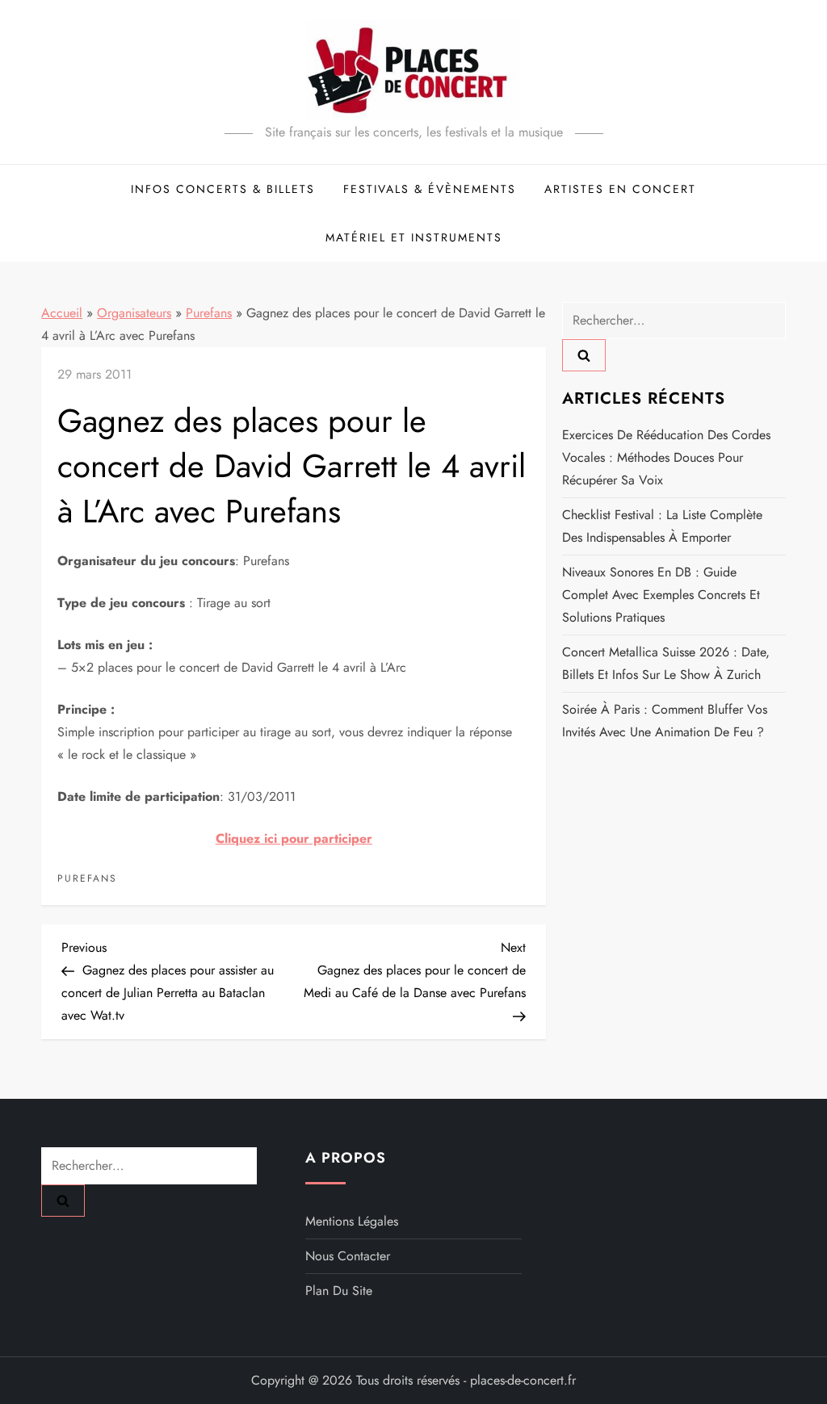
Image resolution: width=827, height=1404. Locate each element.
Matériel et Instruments (413, 237)
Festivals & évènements (429, 189)
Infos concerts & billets (223, 189)
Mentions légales (351, 1221)
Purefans (209, 313)
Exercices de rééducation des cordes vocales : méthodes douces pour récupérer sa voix (666, 457)
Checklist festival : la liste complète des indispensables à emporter (662, 526)
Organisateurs (134, 313)
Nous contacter (347, 1256)
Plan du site (338, 1290)
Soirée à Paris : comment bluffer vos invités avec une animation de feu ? (664, 720)
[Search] (584, 355)
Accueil (61, 313)
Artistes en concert (620, 189)
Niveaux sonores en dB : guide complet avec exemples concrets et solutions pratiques (661, 595)
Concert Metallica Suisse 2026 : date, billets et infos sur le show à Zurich (666, 663)
